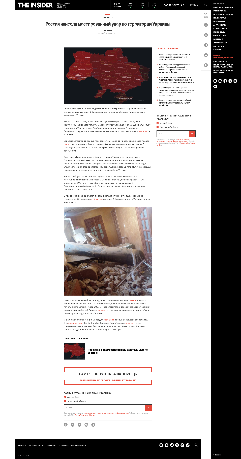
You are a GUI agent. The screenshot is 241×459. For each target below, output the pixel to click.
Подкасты (219, 18)
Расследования (223, 7)
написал (143, 131)
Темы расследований (223, 57)
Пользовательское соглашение (42, 445)
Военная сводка (223, 14)
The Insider (108, 30)
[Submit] (148, 408)
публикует (96, 199)
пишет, (67, 144)
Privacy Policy (79, 415)
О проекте (22, 445)
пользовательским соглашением (95, 413)
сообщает (108, 319)
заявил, (132, 300)
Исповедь (219, 32)
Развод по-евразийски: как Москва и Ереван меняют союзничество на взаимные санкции (174, 57)
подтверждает (76, 323)
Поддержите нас (174, 5)
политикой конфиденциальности (118, 413)
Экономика (220, 43)
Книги (217, 50)
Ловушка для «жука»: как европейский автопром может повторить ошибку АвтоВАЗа (175, 102)
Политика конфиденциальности (72, 445)
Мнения (218, 39)
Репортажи (220, 11)
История (218, 46)
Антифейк (219, 25)
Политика (219, 21)
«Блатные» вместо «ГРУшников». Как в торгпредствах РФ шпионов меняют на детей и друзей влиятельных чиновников (176, 79)
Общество (219, 36)
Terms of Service (89, 415)
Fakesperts (220, 61)
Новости (108, 17)
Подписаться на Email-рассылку (223, 66)
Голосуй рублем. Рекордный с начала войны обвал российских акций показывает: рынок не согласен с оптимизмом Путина (174, 68)
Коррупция (220, 28)
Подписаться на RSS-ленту (223, 71)
